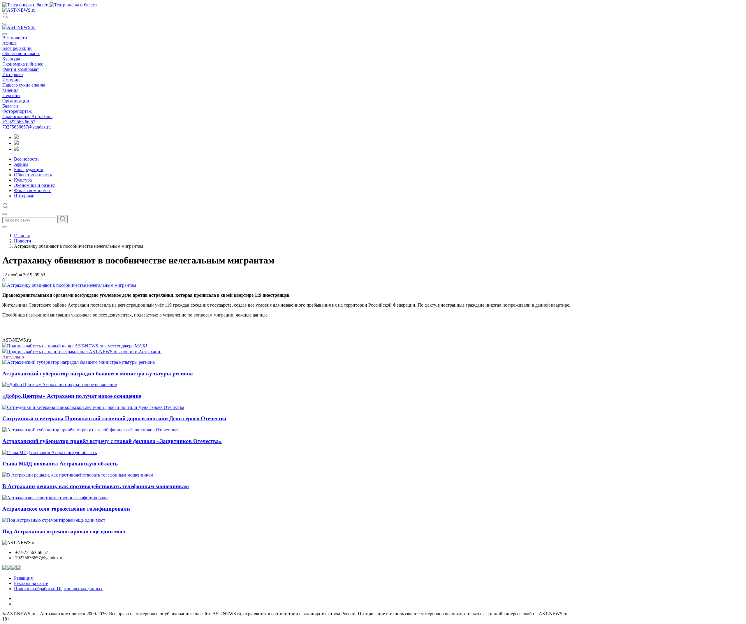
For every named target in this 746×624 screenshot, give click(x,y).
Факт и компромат (20, 69)
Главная (22, 235)
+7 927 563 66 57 (18, 121)
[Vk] (16, 149)
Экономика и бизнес (22, 63)
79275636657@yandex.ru (26, 126)
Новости (22, 240)
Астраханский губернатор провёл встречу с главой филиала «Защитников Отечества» (112, 441)
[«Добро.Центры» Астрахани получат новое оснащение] (59, 384)
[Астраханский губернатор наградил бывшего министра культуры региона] (78, 362)
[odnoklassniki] (16, 143)
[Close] (4, 34)
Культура (11, 58)
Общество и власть (21, 53)
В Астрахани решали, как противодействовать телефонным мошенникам (95, 486)
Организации (15, 100)
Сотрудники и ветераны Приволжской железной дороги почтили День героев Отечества (114, 418)
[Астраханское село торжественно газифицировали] (55, 497)
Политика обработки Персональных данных (58, 588)
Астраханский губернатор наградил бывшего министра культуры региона (97, 373)
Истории (11, 79)
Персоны (11, 95)
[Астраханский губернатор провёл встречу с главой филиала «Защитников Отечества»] (90, 429)
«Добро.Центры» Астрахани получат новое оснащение (71, 396)
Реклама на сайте (31, 583)
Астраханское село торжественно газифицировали (66, 509)
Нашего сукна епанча (23, 84)
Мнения (10, 90)
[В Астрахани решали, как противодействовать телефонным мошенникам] (77, 474)
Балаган (10, 105)
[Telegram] (16, 137)
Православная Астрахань (27, 116)
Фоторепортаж (17, 111)
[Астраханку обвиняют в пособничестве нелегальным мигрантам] (69, 285)
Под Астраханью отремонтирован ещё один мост (64, 531)
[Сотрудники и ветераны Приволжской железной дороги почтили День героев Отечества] (93, 407)
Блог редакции (17, 48)
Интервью (12, 74)
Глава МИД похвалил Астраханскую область (60, 463)
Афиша (9, 43)
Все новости (14, 37)
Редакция (23, 578)
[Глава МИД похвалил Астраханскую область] (49, 452)
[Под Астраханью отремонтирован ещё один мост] (53, 520)
